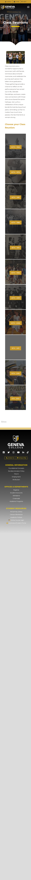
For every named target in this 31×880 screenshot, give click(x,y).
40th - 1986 (15, 222)
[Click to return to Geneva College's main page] (8, 9)
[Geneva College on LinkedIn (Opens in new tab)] (23, 453)
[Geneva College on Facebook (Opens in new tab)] (4, 453)
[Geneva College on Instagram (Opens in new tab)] (13, 453)
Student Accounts (16, 493)
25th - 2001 (15, 298)
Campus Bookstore (16, 514)
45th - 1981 (15, 197)
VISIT (24, 1)
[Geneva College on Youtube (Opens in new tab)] (18, 453)
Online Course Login (17, 520)
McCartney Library (16, 511)
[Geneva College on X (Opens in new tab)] (9, 453)
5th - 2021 (15, 398)
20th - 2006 (15, 323)
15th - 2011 (15, 348)
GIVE (17, 1)
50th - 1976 (15, 172)
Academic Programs (16, 501)
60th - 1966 (15, 147)
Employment (16, 477)
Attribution (16, 479)
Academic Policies (16, 517)
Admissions (16, 495)
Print (4, 422)
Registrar (16, 490)
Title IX (16, 474)
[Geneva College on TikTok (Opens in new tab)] (28, 453)
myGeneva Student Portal (17, 523)
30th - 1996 (15, 273)
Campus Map (22, 458)
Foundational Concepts (16, 468)
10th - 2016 (15, 373)
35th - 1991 (16, 248)
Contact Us (11, 458)
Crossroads (16, 498)
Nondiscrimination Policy (16, 471)
